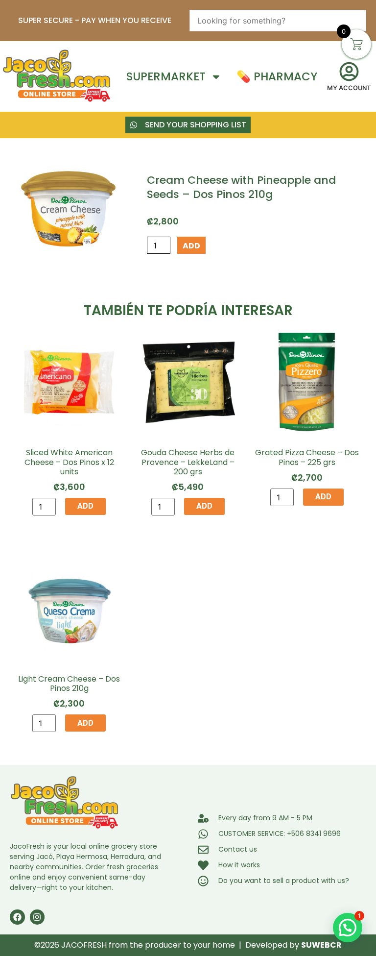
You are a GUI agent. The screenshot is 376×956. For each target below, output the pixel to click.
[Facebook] (17, 917)
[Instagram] (37, 917)
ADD (191, 245)
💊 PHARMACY (276, 76)
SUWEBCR (321, 945)
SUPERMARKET (166, 76)
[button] (347, 927)
